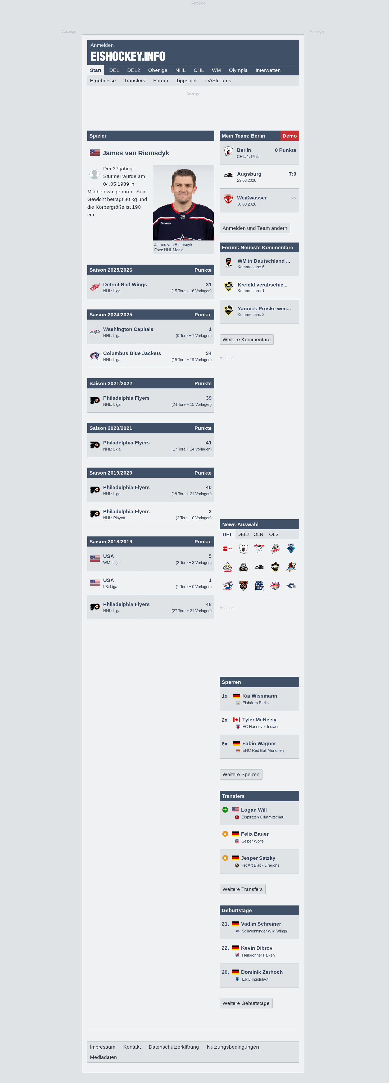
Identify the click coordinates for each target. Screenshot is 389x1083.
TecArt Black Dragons (260, 865)
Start (95, 70)
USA (108, 556)
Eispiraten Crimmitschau (262, 817)
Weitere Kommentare (247, 339)
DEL (114, 70)
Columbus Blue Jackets (132, 353)
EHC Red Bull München (263, 750)
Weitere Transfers (243, 889)
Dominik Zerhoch (262, 972)
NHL (180, 70)
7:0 (292, 174)
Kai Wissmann (259, 696)
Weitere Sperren (241, 774)
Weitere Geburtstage (246, 1003)
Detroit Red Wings (125, 284)
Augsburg (249, 174)
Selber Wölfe (252, 841)
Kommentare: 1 (251, 290)
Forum (160, 80)
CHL (199, 70)
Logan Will (254, 810)
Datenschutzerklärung (174, 1047)
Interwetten (268, 70)
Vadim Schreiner (261, 924)
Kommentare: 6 (251, 267)
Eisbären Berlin (255, 702)
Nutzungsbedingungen (233, 1047)
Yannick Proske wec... (264, 308)
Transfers (134, 80)
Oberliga (158, 70)
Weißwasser (252, 198)
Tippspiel (186, 80)
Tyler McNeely (259, 719)
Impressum (102, 1047)
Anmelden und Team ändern (255, 228)
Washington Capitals (128, 329)
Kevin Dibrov (257, 948)
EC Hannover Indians (260, 726)
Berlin (244, 150)
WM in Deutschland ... (264, 261)
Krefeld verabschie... (262, 285)
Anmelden (102, 45)
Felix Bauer (255, 834)
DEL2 (133, 70)
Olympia (238, 70)
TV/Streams (217, 80)
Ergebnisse (103, 80)
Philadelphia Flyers (126, 398)
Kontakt (132, 1047)
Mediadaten (103, 1057)
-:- (294, 198)
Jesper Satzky (258, 858)
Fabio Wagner (259, 743)
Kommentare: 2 (251, 314)
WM (216, 70)
